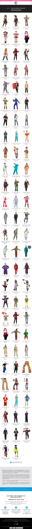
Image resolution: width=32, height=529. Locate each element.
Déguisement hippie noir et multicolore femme (16, 391)
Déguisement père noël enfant (5, 407)
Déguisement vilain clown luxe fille (5, 292)
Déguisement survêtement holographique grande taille (26, 242)
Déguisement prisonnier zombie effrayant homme (5, 94)
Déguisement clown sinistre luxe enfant (26, 292)
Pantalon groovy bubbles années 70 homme (5, 391)
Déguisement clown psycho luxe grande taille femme (5, 44)
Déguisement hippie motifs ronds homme (16, 160)
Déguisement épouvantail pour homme (16, 259)
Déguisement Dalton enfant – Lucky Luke (26, 308)
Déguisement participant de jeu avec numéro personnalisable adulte (26, 259)
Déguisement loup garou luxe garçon (5, 308)
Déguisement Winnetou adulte (26, 358)
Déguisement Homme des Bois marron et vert (5, 110)
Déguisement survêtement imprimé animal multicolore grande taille (5, 242)
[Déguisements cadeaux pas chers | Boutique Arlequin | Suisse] (16, 3)
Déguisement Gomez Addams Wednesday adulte (16, 424)
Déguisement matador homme (16, 94)
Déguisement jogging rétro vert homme (16, 458)
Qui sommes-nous (7, 519)
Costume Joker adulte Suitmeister (16, 276)
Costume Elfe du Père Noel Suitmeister (26, 110)
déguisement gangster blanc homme (5, 176)
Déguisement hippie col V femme (26, 28)
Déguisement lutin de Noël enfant (26, 341)
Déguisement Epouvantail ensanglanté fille (16, 28)
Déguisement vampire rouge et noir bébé (26, 44)
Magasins (11, 519)
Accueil (8, 8)
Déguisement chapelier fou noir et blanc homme (16, 441)
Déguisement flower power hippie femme (26, 407)
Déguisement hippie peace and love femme (26, 127)
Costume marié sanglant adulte (26, 209)
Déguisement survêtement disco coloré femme (26, 78)
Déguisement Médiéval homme (5, 143)
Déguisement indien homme (5, 126)
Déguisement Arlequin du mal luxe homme (26, 441)
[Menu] (1, 3)
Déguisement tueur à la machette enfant (26, 61)
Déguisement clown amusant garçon (26, 160)
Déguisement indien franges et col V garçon (26, 94)
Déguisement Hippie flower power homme (16, 192)
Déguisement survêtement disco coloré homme (16, 78)
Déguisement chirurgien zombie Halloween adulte (16, 176)
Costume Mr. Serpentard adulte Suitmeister (16, 225)
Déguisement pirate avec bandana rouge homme (26, 391)
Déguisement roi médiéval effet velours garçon (5, 192)
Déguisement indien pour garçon (26, 143)
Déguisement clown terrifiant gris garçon (5, 325)
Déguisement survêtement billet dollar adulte (16, 241)
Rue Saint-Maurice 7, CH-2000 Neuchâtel (11, 0)
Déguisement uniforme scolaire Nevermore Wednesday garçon (5, 441)
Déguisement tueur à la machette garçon (16, 308)
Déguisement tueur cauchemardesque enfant (16, 61)
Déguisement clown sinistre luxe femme (16, 292)
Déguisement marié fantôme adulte (16, 209)
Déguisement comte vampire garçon (16, 374)
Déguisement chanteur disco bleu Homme (16, 110)
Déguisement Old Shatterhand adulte (16, 358)
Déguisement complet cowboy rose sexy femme (5, 209)
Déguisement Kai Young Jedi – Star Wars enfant (5, 61)
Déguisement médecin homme (16, 143)
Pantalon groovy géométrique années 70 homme (26, 374)
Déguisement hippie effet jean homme (16, 127)
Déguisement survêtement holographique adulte (5, 259)
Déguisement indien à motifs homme (5, 160)
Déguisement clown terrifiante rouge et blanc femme (16, 45)
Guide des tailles (23, 519)
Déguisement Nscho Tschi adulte (5, 358)
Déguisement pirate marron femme (5, 28)
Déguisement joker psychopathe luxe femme (26, 276)
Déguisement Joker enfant (5, 275)
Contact (13, 519)
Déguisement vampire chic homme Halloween (26, 192)
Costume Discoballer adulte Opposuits (5, 225)
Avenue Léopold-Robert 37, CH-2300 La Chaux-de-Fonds (23, 0)
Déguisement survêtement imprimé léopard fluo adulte (26, 225)
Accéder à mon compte (17, 519)
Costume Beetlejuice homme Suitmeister (5, 78)
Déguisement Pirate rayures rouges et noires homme (5, 458)
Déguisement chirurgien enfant (16, 407)
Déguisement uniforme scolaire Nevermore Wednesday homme (26, 424)
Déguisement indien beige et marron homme (26, 176)
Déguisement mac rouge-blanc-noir (5, 424)
